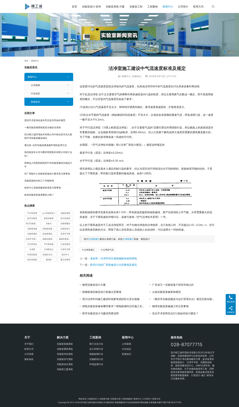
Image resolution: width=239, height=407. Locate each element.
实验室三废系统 (65, 369)
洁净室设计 (49, 249)
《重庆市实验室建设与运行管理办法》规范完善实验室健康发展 (183, 299)
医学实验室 (32, 218)
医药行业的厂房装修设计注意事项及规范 (113, 264)
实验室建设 (65, 223)
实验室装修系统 (65, 343)
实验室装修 (32, 228)
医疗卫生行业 (96, 343)
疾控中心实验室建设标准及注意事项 (42, 187)
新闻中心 (168, 6)
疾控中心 (65, 254)
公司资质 (28, 354)
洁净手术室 (65, 249)
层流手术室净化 (33, 239)
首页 (74, 6)
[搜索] (213, 6)
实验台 (49, 223)
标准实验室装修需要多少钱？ (39, 194)
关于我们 (28, 343)
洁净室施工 (94, 239)
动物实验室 (65, 213)
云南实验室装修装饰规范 (166, 291)
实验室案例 (127, 399)
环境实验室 (32, 254)
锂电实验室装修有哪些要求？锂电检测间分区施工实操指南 (113, 306)
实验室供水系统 (65, 364)
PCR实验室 (32, 213)
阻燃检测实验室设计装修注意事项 (101, 291)
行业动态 (35, 93)
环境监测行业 (96, 364)
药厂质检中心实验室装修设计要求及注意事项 (47, 173)
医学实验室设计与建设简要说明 (100, 313)
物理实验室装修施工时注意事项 (170, 306)
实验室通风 (32, 234)
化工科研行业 (96, 348)
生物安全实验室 (49, 254)
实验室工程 (135, 6)
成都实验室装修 (49, 239)
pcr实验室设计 (48, 213)
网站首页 (82, 399)
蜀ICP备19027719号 (172, 402)
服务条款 (28, 359)
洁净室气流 (108, 249)
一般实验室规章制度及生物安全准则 (42, 127)
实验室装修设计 (49, 228)
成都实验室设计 (66, 239)
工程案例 (152, 6)
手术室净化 (32, 244)
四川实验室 (65, 218)
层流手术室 (65, 234)
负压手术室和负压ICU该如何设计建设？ (175, 313)
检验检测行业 (96, 354)
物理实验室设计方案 (94, 284)
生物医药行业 (96, 359)
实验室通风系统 (49, 234)
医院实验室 (49, 218)
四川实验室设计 (33, 223)
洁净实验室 (65, 244)
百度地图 (152, 402)
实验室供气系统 (65, 359)
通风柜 (49, 259)
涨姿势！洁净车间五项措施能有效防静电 (113, 258)
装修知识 (136, 76)
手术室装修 (49, 244)
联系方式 (198, 6)
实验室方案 (104, 399)
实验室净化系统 (65, 354)
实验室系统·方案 (115, 6)
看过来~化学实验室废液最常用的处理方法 (45, 145)
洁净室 (32, 249)
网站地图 (144, 402)
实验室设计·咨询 (91, 6)
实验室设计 (65, 228)
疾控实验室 (32, 259)
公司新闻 (35, 85)
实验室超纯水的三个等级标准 (39, 180)
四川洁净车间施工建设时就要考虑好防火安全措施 (110, 299)
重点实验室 (65, 259)
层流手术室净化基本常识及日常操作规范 (44, 120)
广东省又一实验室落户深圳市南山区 (173, 284)
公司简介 (183, 6)
